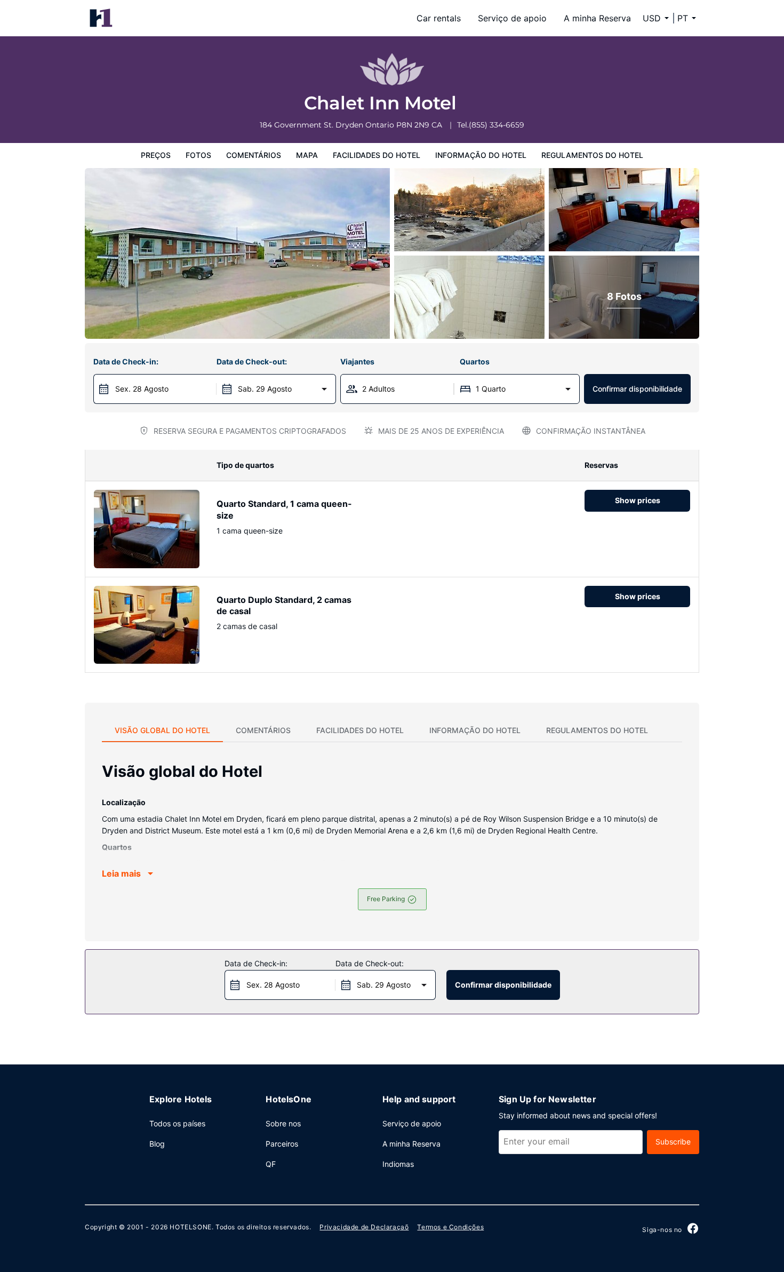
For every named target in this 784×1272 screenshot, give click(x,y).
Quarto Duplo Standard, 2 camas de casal (284, 605)
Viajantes (357, 361)
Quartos (475, 361)
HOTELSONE (190, 1227)
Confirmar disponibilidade (637, 388)
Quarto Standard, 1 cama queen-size (284, 509)
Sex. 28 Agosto (142, 388)
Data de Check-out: (252, 361)
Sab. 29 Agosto (265, 388)
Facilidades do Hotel (376, 155)
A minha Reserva (597, 18)
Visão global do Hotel (162, 730)
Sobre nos (283, 1123)
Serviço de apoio (512, 18)
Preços (156, 155)
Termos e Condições (450, 1227)
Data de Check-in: (125, 361)
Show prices (637, 500)
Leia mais (121, 873)
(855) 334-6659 (496, 125)
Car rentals (439, 18)
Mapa (307, 155)
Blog (157, 1143)
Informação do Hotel (480, 155)
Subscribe (673, 1141)
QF (271, 1163)
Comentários (253, 155)
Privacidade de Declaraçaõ (364, 1227)
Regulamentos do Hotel (592, 155)
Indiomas (398, 1163)
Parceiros (282, 1143)
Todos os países (177, 1123)
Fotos (198, 155)
